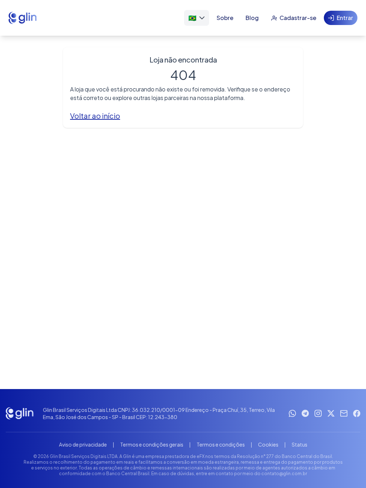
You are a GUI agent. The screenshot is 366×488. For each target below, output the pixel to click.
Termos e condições (221, 444)
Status (299, 444)
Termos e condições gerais (151, 444)
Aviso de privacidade (83, 444)
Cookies (268, 444)
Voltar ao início (95, 115)
